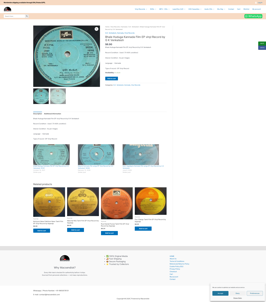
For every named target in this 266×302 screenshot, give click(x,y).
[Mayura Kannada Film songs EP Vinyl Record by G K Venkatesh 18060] (99, 154)
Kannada (124, 27)
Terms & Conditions (177, 261)
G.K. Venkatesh (134, 27)
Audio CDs (208, 9)
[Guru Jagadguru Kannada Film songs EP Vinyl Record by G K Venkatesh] (144, 154)
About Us (173, 259)
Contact (231, 9)
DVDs (152, 9)
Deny (238, 293)
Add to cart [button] (41, 231)
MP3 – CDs (163, 9)
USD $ (261, 48)
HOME (172, 256)
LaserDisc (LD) (178, 9)
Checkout (173, 272)
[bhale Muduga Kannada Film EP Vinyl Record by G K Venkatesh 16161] (54, 154)
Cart (238, 9)
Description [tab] (37, 114)
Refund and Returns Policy (179, 264)
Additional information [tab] (52, 114)
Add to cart (111, 78)
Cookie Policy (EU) (176, 266)
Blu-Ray (220, 9)
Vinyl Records (140, 9)
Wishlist (246, 9)
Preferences (254, 293)
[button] (96, 29)
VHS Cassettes (193, 9)
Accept (220, 293)
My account (256, 9)
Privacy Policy (237, 298)
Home (107, 27)
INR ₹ (261, 43)
